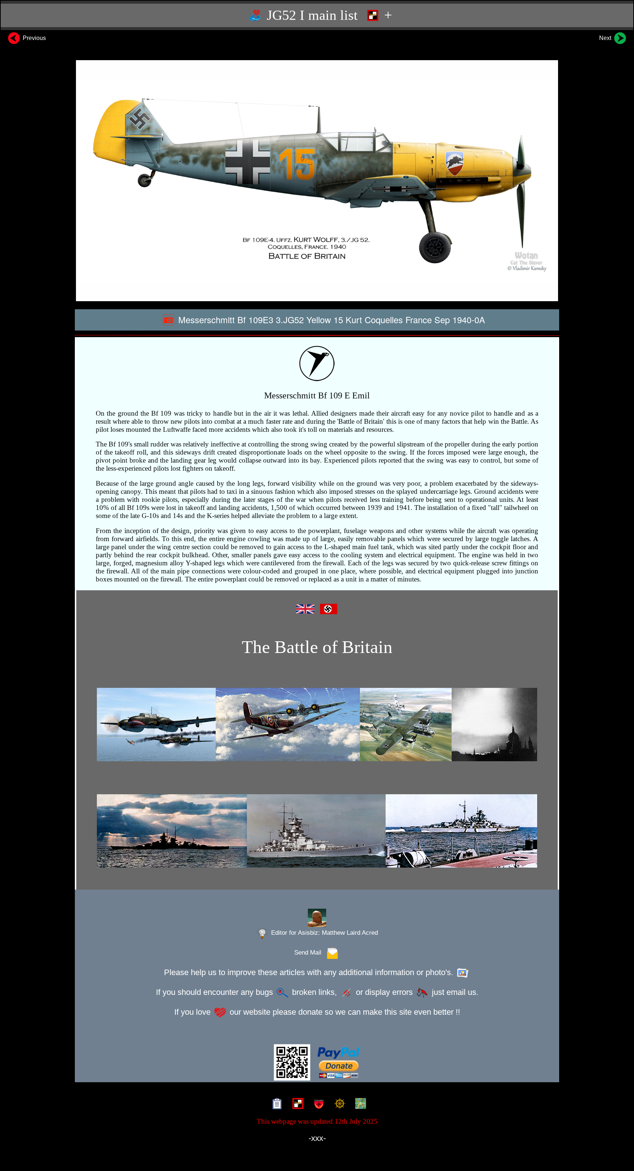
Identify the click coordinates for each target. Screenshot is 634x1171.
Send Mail (309, 952)
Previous (33, 38)
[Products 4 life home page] (359, 1104)
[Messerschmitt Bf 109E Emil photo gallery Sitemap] (275, 1104)
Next (606, 38)
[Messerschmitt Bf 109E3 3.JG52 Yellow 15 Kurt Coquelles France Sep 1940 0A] (317, 180)
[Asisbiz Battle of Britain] (317, 725)
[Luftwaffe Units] (296, 1104)
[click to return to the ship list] (317, 831)
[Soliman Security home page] (317, 1104)
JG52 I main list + (327, 15)
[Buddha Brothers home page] (338, 1104)
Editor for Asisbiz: (323, 932)
